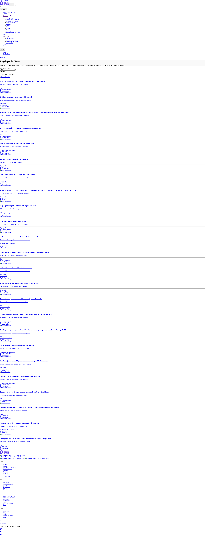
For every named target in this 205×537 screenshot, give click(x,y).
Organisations (9, 43)
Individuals (6, 482)
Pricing (5, 488)
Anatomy (8, 24)
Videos (8, 25)
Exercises (5, 472)
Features (5, 16)
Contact (5, 514)
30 (3, 449)
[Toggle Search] (11, 4)
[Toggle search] (2, 49)
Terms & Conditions (8, 503)
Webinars (5, 474)
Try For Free (6, 54)
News (4, 44)
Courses (5, 13)
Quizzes (8, 29)
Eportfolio (9, 31)
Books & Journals (10, 22)
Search (4, 9)
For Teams (6, 36)
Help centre (6, 511)
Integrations (6, 512)
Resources (3, 57)
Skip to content (4, 0)
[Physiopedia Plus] (4, 5)
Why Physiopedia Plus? (9, 12)
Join (4, 34)
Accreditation (6, 476)
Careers (5, 502)
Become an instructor (8, 515)
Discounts (5, 490)
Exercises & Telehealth (12, 21)
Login (4, 52)
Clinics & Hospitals (11, 40)
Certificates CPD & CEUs (13, 32)
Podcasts (8, 27)
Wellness (8, 28)
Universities (6, 485)
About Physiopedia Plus (9, 497)
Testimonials (6, 500)
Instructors (5, 499)
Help (4, 45)
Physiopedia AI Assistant (12, 19)
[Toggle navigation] (15, 5)
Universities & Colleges (12, 41)
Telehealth (5, 473)
